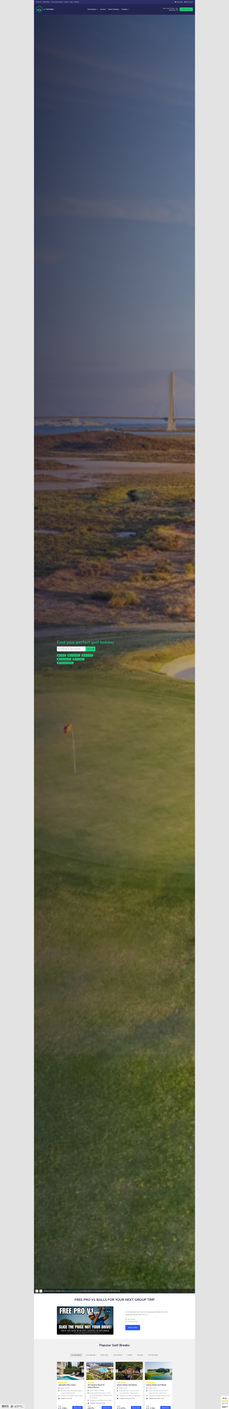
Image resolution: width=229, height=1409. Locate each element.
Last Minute (117, 1355)
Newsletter (180, 2)
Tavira (91, 1390)
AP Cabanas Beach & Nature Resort (96, 1386)
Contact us (185, 9)
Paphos (63, 1388)
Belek (121, 1388)
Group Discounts (65, 659)
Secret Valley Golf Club (68, 1393)
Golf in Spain (79, 659)
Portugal (101, 1390)
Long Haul (104, 1355)
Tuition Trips (153, 1355)
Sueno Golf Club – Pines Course (128, 1393)
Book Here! (132, 1328)
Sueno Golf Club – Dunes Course (128, 1391)
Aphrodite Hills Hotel (67, 1385)
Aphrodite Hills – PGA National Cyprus (71, 1391)
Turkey (125, 1388)
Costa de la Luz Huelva (73, 1291)
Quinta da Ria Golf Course (97, 1393)
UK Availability (74, 655)
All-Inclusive (88, 655)
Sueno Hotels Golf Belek (127, 1385)
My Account (189, 2)
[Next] (40, 1291)
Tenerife (62, 655)
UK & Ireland (90, 1355)
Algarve (96, 1390)
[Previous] (36, 1291)
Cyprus (67, 1388)
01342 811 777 (173, 10)
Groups (140, 1355)
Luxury (129, 1355)
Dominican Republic (66, 663)
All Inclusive (76, 1355)
